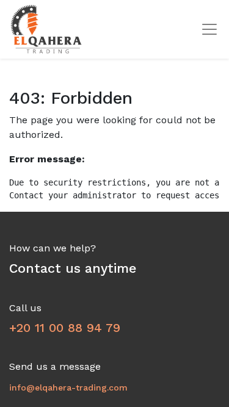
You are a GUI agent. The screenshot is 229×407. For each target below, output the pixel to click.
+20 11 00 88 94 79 (64, 327)
